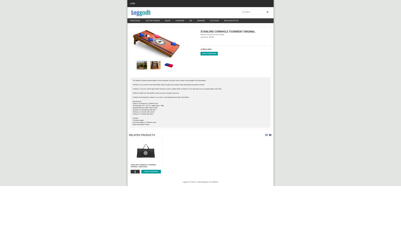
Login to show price (209, 53)
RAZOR (167, 21)
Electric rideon (153, 21)
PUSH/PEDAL (135, 21)
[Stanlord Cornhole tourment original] (157, 44)
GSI (190, 21)
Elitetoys (214, 21)
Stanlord (180, 21)
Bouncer (201, 21)
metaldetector (231, 21)
